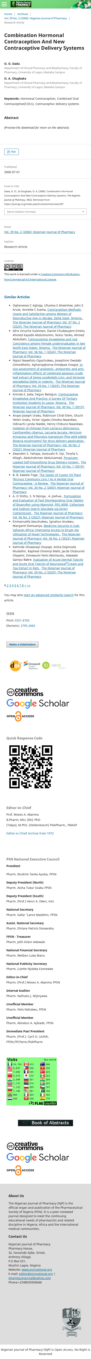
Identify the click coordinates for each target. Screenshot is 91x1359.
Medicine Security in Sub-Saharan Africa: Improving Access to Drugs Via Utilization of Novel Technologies (46, 530)
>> (28, 585)
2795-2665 (28, 626)
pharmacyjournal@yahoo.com (29, 1278)
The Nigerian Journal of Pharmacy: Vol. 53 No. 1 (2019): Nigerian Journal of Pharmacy (49, 466)
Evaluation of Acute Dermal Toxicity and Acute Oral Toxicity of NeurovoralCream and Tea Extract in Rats (48, 564)
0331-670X (22, 620)
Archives (22, 14)
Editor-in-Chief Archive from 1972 (30, 833)
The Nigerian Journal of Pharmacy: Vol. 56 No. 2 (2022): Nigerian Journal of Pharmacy (46, 447)
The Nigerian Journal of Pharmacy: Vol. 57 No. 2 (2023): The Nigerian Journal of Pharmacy (46, 324)
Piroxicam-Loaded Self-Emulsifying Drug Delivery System (46, 460)
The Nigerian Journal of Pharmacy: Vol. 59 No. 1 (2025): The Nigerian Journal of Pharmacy (49, 386)
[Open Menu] (4, 4)
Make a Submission (22, 644)
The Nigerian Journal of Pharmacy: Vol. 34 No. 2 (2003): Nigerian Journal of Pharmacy (48, 487)
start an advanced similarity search (49, 595)
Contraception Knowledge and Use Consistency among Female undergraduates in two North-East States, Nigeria (49, 343)
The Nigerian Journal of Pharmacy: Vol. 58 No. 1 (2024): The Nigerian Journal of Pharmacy (49, 352)
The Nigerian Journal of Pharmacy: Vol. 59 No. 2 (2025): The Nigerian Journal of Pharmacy (44, 572)
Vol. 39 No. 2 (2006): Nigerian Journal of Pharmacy (35, 18)
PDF (13, 152)
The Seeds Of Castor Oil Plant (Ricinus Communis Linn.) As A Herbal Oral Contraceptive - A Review (47, 479)
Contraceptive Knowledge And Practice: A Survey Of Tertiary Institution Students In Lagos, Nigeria (45, 398)
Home (8, 14)
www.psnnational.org (37, 1270)
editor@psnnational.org (36, 1274)
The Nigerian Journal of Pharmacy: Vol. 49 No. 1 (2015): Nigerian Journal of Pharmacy (48, 407)
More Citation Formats (21, 212)
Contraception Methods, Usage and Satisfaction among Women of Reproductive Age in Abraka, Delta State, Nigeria (48, 314)
